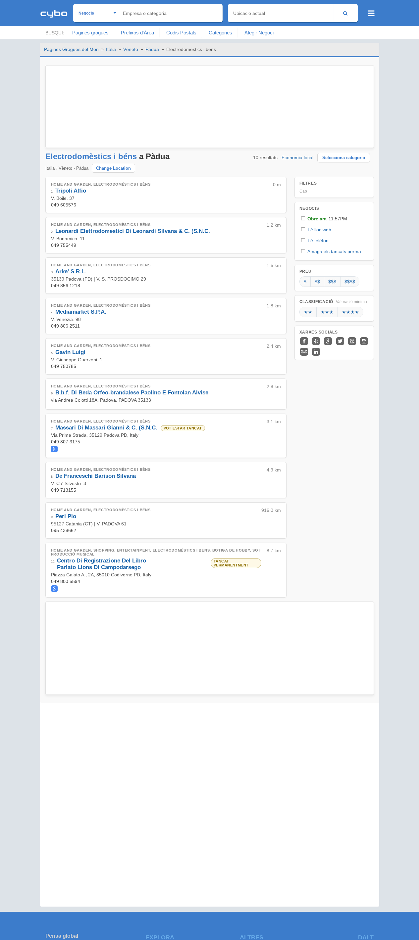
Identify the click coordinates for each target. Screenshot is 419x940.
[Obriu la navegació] (371, 13)
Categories (220, 32)
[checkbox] (334, 218)
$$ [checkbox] (317, 281)
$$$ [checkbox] (332, 281)
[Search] (345, 13)
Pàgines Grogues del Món (71, 49)
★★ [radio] (308, 312)
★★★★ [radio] (350, 312)
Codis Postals (181, 32)
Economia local (297, 157)
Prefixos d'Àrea (137, 32)
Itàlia (111, 49)
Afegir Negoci (259, 32)
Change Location (113, 168)
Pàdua (152, 49)
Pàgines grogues (90, 32)
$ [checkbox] (305, 281)
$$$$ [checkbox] (349, 281)
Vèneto (130, 49)
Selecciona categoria (343, 157)
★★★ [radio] (327, 312)
